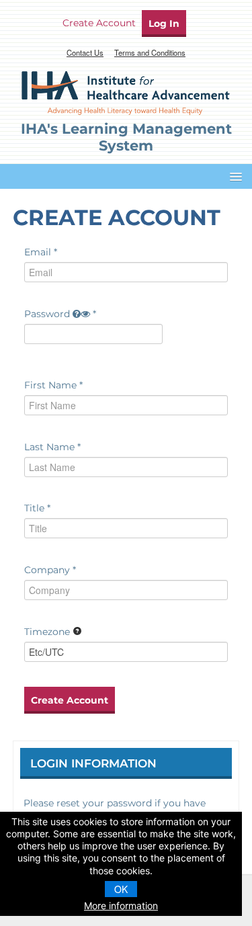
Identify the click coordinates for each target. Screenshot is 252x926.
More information (121, 905)
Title (34, 508)
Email (37, 252)
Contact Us (85, 52)
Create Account (99, 23)
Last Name (49, 447)
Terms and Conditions (149, 52)
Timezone (47, 632)
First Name (50, 385)
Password (47, 314)
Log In (164, 23)
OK (121, 889)
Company (47, 570)
